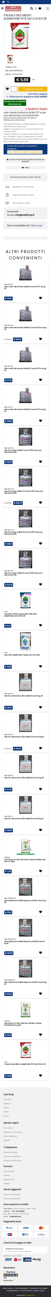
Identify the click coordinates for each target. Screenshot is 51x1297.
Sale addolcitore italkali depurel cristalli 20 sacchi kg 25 (24, 942)
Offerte (6, 1108)
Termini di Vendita (10, 1152)
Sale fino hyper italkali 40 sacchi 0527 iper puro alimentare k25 (23, 492)
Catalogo (7, 1103)
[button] (32, 8)
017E (5, 1062)
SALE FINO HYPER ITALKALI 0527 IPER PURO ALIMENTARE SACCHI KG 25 (20, 615)
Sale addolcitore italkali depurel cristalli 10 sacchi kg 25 (25, 983)
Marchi (6, 1116)
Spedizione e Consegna (13, 1132)
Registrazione (9, 1179)
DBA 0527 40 (9, 489)
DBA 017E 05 (8, 284)
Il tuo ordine (8, 1128)
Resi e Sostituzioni (10, 1136)
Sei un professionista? (12, 1198)
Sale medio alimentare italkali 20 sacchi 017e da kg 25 (25, 369)
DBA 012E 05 (8, 694)
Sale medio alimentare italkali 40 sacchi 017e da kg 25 (25, 328)
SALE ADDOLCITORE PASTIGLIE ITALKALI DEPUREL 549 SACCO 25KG (24, 860)
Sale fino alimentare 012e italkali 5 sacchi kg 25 (23, 696)
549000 (7, 857)
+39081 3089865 (18, 1211)
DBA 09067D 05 (10, 898)
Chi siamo (7, 1099)
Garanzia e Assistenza (12, 1156)
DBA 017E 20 (8, 366)
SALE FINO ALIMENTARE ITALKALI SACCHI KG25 (22, 655)
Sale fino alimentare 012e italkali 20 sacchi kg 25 (24, 777)
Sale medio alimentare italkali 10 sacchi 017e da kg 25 (25, 410)
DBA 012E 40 (8, 734)
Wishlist (6, 1183)
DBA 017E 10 (8, 407)
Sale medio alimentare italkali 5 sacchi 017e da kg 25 (24, 287)
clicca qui (28, 1251)
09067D (7, 1021)
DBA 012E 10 (8, 816)
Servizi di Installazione (12, 1194)
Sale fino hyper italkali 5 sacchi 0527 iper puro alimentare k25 (23, 451)
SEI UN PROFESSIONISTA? (13, 8)
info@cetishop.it (25, 215)
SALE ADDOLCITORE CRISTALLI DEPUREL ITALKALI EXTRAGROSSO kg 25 (23, 1024)
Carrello (7, 1175)
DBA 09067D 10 (9, 980)
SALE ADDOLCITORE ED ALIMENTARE (24, 152)
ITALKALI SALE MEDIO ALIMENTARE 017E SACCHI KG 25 (25, 1064)
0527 (6, 612)
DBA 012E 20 (8, 775)
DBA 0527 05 (9, 448)
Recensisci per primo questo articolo (25, 177)
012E (5, 653)
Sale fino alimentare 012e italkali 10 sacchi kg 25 (23, 818)
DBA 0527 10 (8, 571)
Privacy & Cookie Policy (12, 1160)
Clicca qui (36, 225)
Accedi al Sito (9, 1171)
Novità (6, 1112)
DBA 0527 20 (9, 530)
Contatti (7, 1140)
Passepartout (30, 1295)
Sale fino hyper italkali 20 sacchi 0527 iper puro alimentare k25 (23, 533)
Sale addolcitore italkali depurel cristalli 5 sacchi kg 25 (25, 901)
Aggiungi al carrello (34, 89)
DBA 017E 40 (8, 325)
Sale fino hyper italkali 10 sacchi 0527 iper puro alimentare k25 (23, 574)
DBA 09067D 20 (10, 939)
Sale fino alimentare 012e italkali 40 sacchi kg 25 (24, 737)
